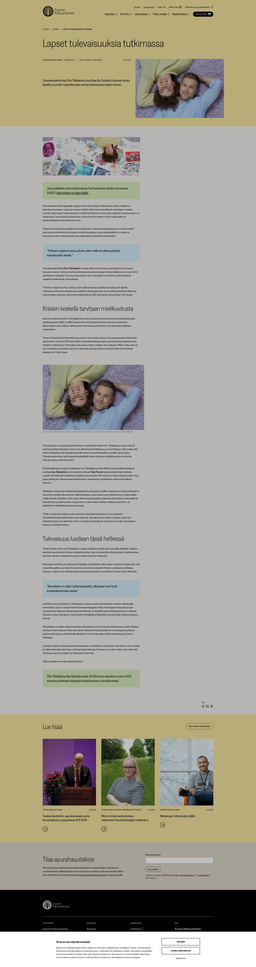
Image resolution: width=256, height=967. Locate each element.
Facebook (135, 928)
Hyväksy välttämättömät (181, 950)
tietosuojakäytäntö (187, 875)
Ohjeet (137, 7)
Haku (160, 7)
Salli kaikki (181, 941)
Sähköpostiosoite (153, 854)
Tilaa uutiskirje (153, 869)
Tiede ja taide (201, 14)
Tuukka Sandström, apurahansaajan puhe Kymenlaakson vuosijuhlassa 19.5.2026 (66, 818)
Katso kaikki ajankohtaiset (199, 726)
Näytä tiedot (181, 958)
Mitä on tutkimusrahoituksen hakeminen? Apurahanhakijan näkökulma (124, 818)
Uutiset (56, 29)
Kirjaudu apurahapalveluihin (197, 7)
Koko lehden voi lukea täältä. (73, 193)
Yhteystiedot (149, 7)
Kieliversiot (174, 7)
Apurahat (91, 928)
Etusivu (46, 29)
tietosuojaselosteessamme (93, 875)
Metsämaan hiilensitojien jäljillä (177, 816)
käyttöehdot (204, 875)
